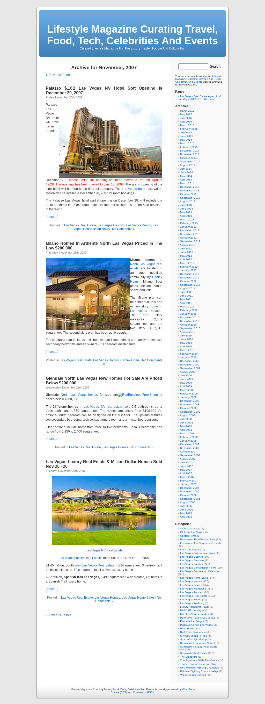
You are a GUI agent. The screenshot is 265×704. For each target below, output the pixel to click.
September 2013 (190, 197)
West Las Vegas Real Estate (94, 565)
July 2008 (186, 419)
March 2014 (187, 183)
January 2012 (188, 270)
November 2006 (189, 491)
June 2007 (186, 466)
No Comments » (123, 229)
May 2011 (186, 299)
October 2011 (188, 281)
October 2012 (188, 237)
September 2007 (190, 455)
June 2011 (186, 295)
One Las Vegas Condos (194, 614)
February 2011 (188, 310)
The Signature (188, 656)
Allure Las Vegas (190, 528)
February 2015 (189, 147)
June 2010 (186, 339)
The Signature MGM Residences (199, 660)
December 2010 (189, 317)
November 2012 (189, 234)
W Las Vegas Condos (193, 674)
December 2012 (189, 230)
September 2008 (190, 411)
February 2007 (189, 480)
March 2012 (187, 263)
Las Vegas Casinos (111, 225)
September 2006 (190, 498)
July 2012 (186, 248)
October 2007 (188, 451)
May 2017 (186, 114)
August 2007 (187, 458)
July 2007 (186, 462)
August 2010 (187, 332)
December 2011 (189, 273)
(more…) (52, 217)
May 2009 (186, 382)
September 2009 (190, 368)
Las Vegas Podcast (191, 592)
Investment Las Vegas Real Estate (201, 543)
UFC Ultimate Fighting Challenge (199, 667)
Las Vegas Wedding (192, 603)
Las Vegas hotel (133, 189)
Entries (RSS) (119, 692)
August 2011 (187, 288)
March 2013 (187, 219)
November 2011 (189, 277)
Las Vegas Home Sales (138, 597)
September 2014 (190, 161)
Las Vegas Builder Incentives (197, 553)
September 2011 (190, 284)
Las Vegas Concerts (192, 560)
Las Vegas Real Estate (80, 225)
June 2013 (186, 208)
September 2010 (190, 328)
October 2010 (188, 324)
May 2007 (186, 469)
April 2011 (186, 302)
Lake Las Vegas (190, 549)
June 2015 (186, 136)
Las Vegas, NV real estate (103, 406)
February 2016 (189, 128)
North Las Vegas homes (79, 395)
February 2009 (189, 393)
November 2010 (189, 321)
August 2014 (187, 165)
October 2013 (188, 194)
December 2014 (189, 150)
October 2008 (188, 408)
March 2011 (187, 306)
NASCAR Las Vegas (192, 610)
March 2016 (187, 125)
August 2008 (187, 415)
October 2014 (188, 157)
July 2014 (186, 168)
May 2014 (186, 176)
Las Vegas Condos (191, 564)
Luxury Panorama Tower (194, 606)
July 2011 (186, 292)
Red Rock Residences (193, 632)
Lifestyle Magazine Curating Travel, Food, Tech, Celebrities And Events (132, 34)
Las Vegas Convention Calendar (199, 571)
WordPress (188, 689)
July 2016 (186, 118)
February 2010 (189, 353)
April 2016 (186, 121)
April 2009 (186, 386)
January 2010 (188, 357)
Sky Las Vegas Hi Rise (193, 635)
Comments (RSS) (143, 692)
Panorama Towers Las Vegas (197, 617)
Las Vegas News (190, 585)
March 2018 (187, 110)
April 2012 (186, 259)
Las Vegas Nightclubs (193, 588)
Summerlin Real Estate (193, 653)
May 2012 (186, 255)
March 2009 (187, 390)
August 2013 (187, 201)
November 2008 (189, 404)
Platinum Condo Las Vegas (196, 624)
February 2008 (189, 437)
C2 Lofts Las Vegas (192, 532)
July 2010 (186, 335)
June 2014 (186, 172)
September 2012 (190, 241)
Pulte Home (187, 628)
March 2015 (187, 143)
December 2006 (189, 487)
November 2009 (189, 364)
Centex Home (130, 360)
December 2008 (189, 400)
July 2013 (186, 205)
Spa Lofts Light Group (193, 639)
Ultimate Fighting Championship (199, 671)
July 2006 (186, 506)
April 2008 (186, 429)
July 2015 (186, 132)
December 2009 (189, 361)
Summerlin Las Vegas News (196, 643)
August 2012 (187, 244)
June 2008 (186, 422)
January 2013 (188, 226)
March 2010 (187, 350)
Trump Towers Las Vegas (195, 664)
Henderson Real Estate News (197, 539)
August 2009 (187, 371)
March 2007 (187, 477)
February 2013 (189, 223)
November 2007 (189, 448)
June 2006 (186, 509)
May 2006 (186, 513)
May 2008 (186, 426)
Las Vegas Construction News (198, 567)
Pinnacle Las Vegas (192, 621)
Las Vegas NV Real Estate (104, 550)
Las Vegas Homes (106, 360)
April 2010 (186, 346)
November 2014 (189, 154)
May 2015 (186, 139)
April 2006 (186, 516)
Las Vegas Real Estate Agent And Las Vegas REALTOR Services (199, 97)
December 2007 (189, 444)
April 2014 (186, 179)
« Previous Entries (58, 75)
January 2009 (188, 397)
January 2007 (188, 484)
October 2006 (188, 495)
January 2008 (188, 440)
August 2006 (187, 502)
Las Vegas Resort (138, 225)
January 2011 (188, 313)
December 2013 (189, 186)
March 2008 (187, 433)
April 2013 (186, 215)
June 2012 (186, 252)
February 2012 (189, 266)
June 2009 (186, 379)
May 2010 (186, 342)
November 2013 (189, 190)
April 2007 (186, 473)
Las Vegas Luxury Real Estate (80, 558)
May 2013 (186, 212)
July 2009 (186, 375)
